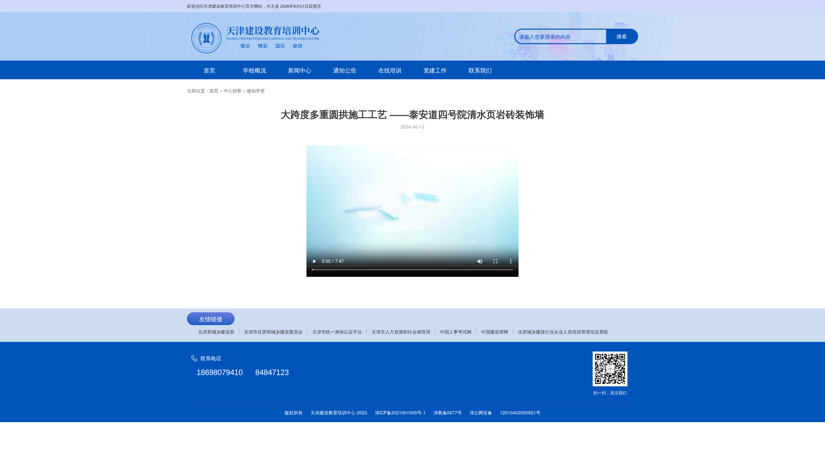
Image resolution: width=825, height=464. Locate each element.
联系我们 (480, 70)
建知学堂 (256, 90)
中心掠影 (233, 90)
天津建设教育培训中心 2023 (338, 412)
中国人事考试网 (455, 331)
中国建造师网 (494, 331)
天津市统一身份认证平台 (337, 331)
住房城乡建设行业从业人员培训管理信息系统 (563, 331)
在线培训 (390, 70)
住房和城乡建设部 (216, 331)
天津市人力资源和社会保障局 (401, 331)
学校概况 (254, 70)
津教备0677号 (447, 412)
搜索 (621, 36)
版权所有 (294, 412)
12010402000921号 (520, 412)
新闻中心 (299, 70)
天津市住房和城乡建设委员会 (273, 331)
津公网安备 (481, 412)
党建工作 (435, 70)
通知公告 (344, 70)
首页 (209, 70)
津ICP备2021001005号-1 (400, 412)
